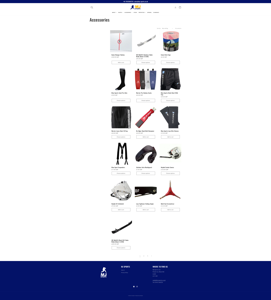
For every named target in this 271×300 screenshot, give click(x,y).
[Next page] (151, 255)
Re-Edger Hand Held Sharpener (145, 131)
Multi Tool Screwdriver (167, 204)
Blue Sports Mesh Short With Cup (169, 93)
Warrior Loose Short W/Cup (120, 131)
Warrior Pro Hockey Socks (144, 93)
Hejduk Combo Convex (167, 167)
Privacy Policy (124, 272)
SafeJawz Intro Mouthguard (144, 167)
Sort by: (159, 28)
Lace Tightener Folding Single (145, 204)
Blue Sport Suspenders (118, 167)
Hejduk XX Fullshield (118, 204)
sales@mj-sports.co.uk (159, 280)
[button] (92, 7)
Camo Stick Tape (166, 55)
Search (123, 270)
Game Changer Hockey (118, 55)
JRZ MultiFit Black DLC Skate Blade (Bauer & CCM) (120, 241)
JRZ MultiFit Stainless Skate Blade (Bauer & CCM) (144, 55)
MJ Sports (133, 295)
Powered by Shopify (139, 295)
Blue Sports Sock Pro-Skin (119, 93)
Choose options (145, 62)
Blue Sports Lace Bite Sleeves (170, 131)
